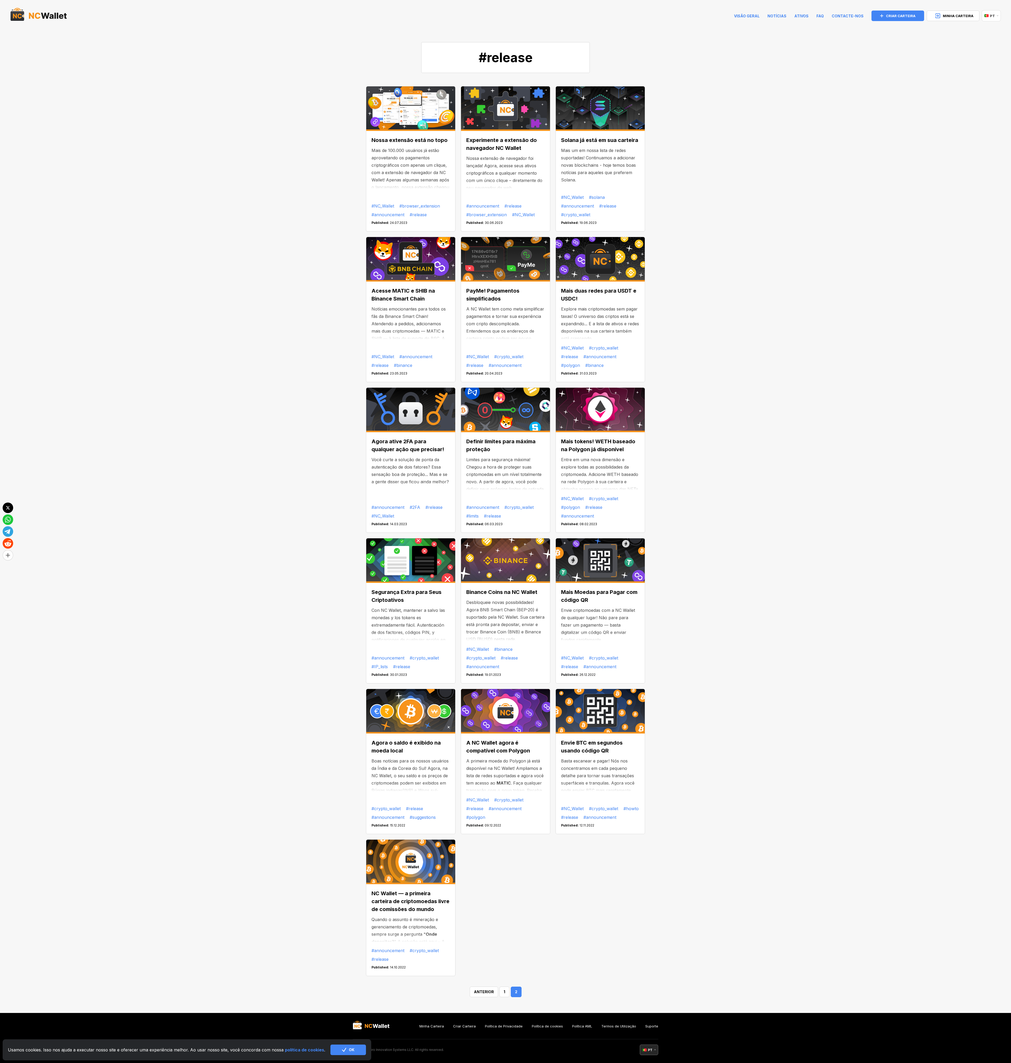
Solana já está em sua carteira (599, 140)
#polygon (570, 365)
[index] (39, 16)
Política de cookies (547, 1026)
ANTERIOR (484, 992)
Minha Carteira (431, 1026)
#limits (472, 516)
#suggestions (423, 817)
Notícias (776, 16)
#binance (403, 365)
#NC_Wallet (382, 206)
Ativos (801, 16)
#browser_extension (419, 206)
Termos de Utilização (618, 1026)
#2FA (415, 507)
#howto (631, 808)
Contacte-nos (848, 16)
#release (418, 214)
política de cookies (304, 1049)
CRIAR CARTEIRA (900, 16)
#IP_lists (379, 666)
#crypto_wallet (575, 214)
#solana (597, 197)
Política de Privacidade (504, 1026)
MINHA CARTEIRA (958, 16)
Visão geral (747, 16)
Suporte (651, 1026)
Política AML (582, 1026)
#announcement (387, 214)
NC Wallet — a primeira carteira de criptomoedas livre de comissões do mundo (410, 901)
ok (351, 1049)
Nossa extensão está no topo (409, 140)
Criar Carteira (464, 1026)
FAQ (820, 16)
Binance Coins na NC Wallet (501, 592)
